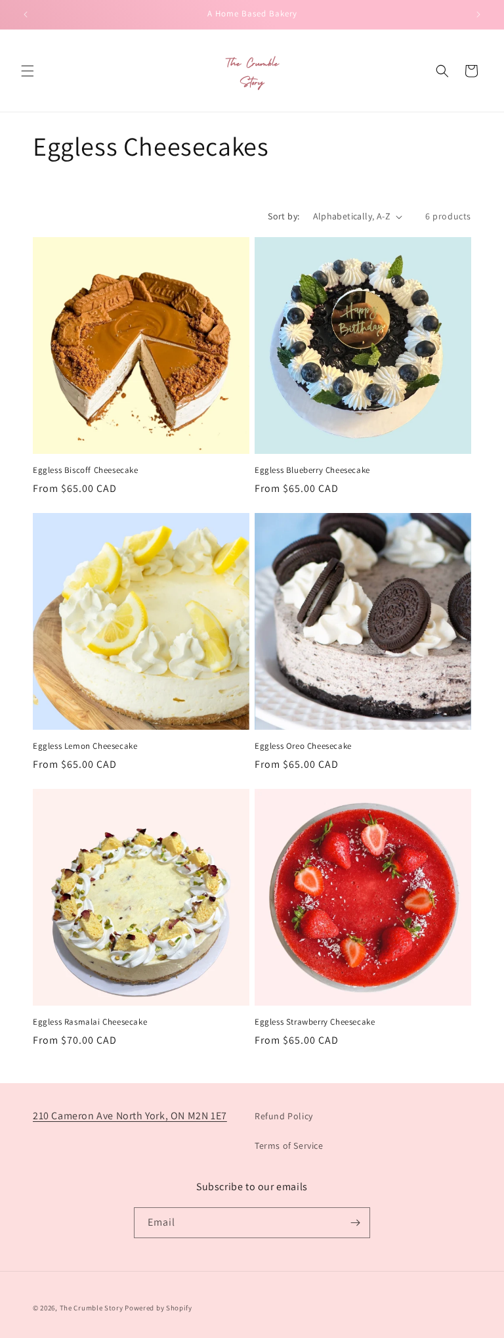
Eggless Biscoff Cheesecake (85, 470)
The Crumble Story (91, 1307)
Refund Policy (284, 1116)
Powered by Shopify (158, 1307)
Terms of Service (289, 1145)
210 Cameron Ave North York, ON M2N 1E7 (130, 1116)
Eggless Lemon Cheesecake (85, 746)
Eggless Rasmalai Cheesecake (90, 1022)
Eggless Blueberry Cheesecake (312, 470)
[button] (27, 70)
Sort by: (283, 216)
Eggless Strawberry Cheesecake (315, 1022)
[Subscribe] (355, 1222)
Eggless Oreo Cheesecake (303, 746)
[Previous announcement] (25, 14)
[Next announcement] (478, 14)
